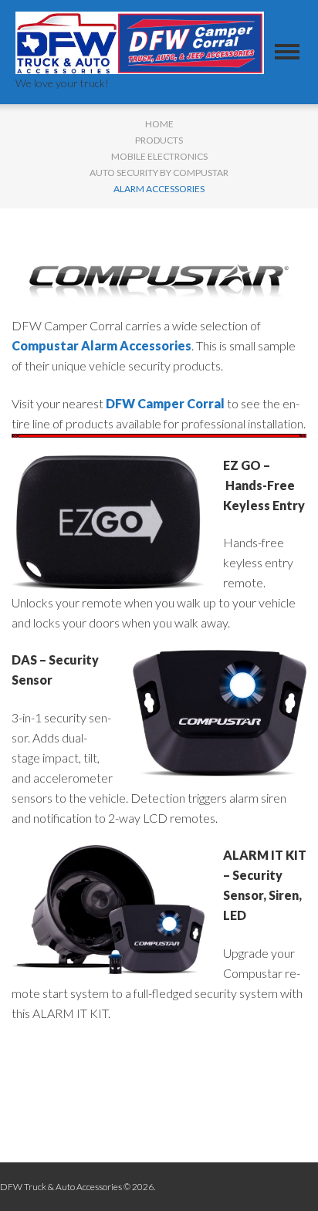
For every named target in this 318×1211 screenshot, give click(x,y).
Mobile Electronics (159, 156)
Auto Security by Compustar (159, 172)
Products (159, 140)
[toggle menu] (287, 51)
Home (159, 124)
